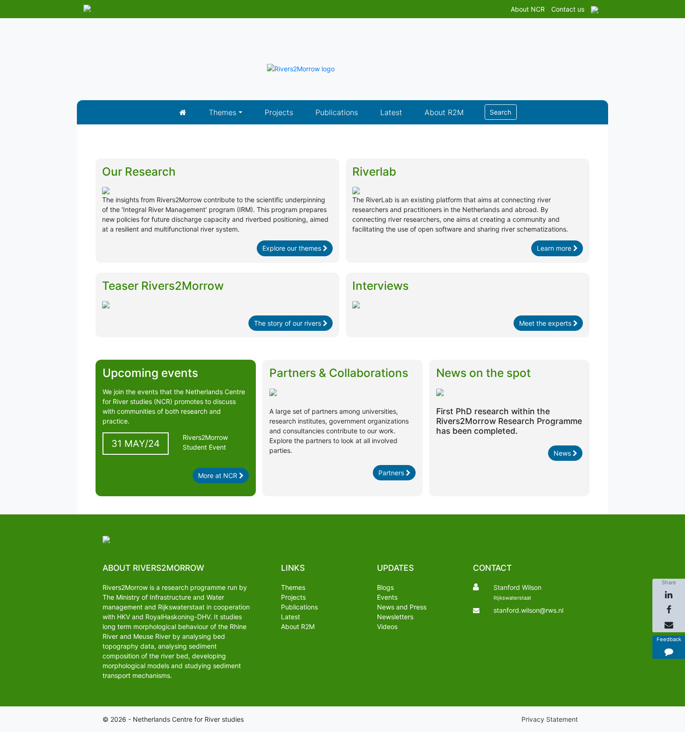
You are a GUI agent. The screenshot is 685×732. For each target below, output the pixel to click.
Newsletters (395, 617)
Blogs (385, 587)
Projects (279, 112)
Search (500, 112)
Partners (392, 473)
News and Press (401, 607)
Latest (391, 112)
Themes (222, 112)
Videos (387, 626)
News (563, 453)
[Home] (183, 112)
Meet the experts (546, 323)
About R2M (444, 112)
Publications (336, 112)
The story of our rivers (288, 323)
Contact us (567, 9)
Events (387, 597)
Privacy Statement (549, 719)
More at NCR (218, 475)
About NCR (528, 9)
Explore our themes (292, 248)
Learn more (555, 248)
